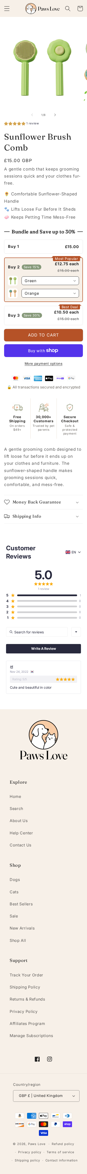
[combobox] (76, 632)
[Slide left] (32, 115)
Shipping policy (27, 1160)
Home (15, 796)
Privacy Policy (24, 1011)
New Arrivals (22, 928)
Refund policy (63, 1144)
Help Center (21, 832)
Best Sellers (21, 904)
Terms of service (60, 1152)
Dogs (15, 879)
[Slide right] (55, 115)
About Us (19, 820)
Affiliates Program (27, 1023)
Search (16, 808)
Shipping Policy (25, 987)
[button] (7, 8)
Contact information (61, 1160)
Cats (14, 891)
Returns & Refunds (27, 999)
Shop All (18, 940)
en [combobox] (74, 552)
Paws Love (36, 1144)
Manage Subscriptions (31, 1035)
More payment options (44, 363)
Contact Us (20, 845)
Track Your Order (26, 975)
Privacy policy (29, 1152)
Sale (14, 916)
